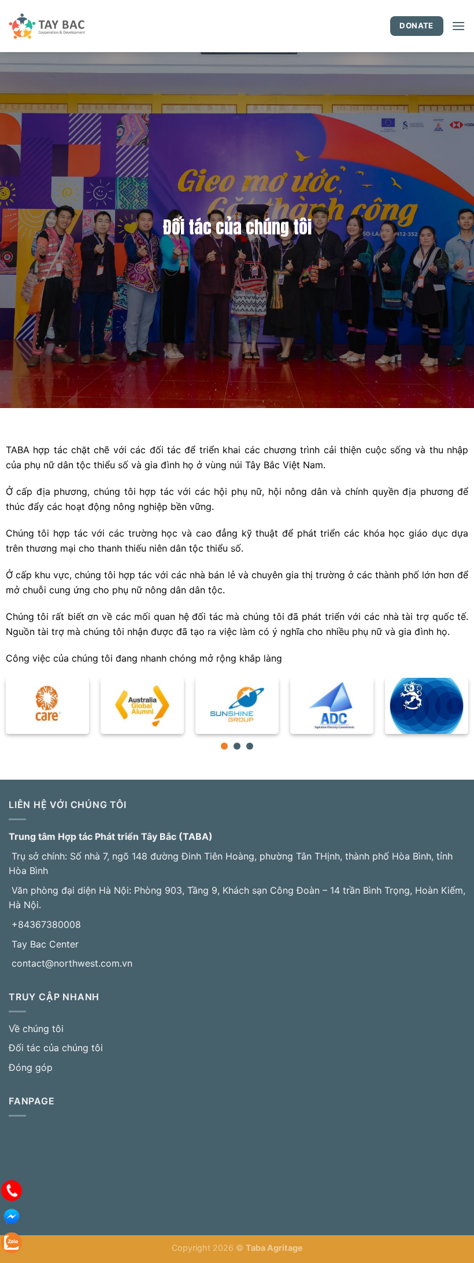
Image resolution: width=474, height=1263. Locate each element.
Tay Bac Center (45, 944)
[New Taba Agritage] (81, 26)
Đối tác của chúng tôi (56, 1047)
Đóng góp (31, 1067)
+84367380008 (46, 924)
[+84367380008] (11, 1189)
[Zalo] (11, 1241)
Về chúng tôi (36, 1028)
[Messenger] (11, 1215)
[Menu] (458, 26)
